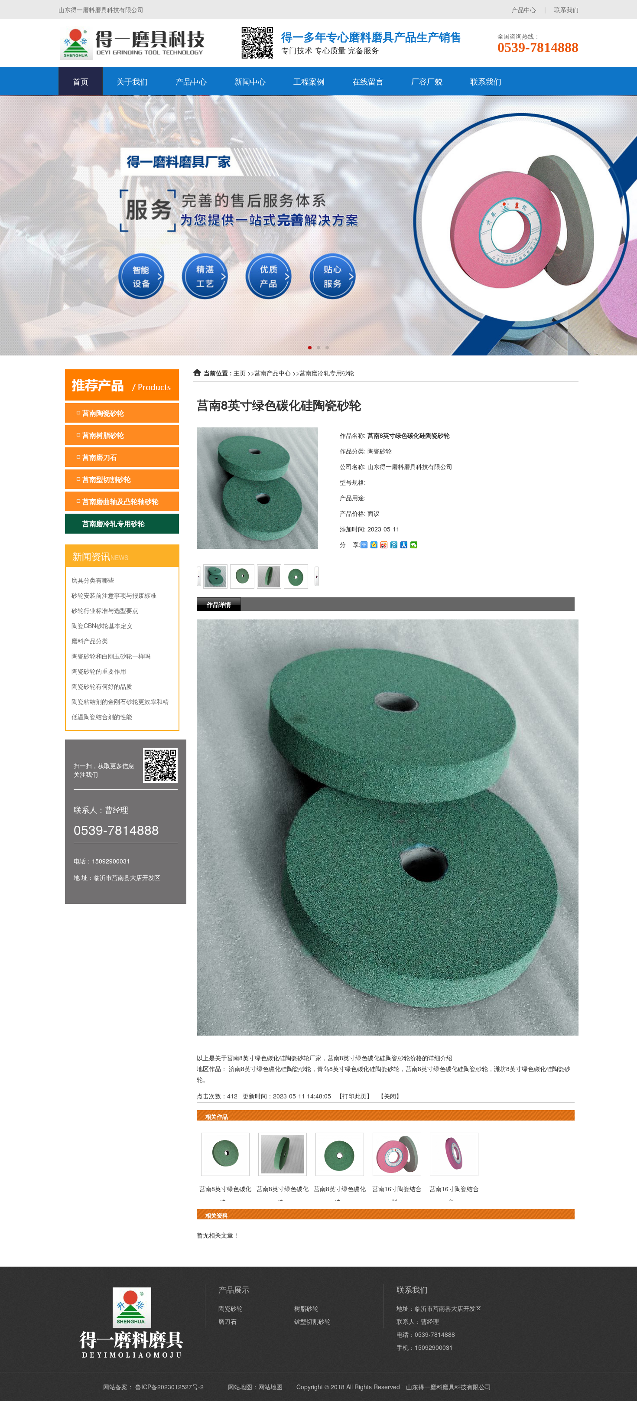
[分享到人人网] (404, 544)
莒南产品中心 (272, 372)
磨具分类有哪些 (93, 580)
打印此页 (354, 1095)
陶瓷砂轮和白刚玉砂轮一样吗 (111, 656)
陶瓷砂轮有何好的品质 (102, 686)
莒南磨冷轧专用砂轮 (326, 372)
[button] (310, 347)
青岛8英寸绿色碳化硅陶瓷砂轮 (358, 1068)
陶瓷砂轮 (230, 1308)
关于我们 (132, 81)
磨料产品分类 (90, 640)
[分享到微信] (414, 544)
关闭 (390, 1095)
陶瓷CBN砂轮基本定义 (102, 625)
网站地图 (270, 1386)
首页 (80, 81)
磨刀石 (227, 1321)
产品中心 (524, 9)
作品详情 (219, 604)
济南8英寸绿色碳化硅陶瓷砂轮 (270, 1068)
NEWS (119, 557)
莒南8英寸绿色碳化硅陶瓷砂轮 (447, 1068)
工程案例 (309, 81)
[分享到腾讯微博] (394, 544)
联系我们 (566, 9)
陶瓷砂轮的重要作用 (99, 671)
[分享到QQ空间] (374, 544)
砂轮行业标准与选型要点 (105, 610)
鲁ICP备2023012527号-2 (169, 1386)
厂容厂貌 (426, 81)
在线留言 (368, 81)
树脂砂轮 (306, 1308)
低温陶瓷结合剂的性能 (102, 716)
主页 (240, 372)
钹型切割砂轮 (312, 1321)
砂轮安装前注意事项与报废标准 (114, 595)
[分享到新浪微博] (384, 544)
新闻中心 (250, 81)
